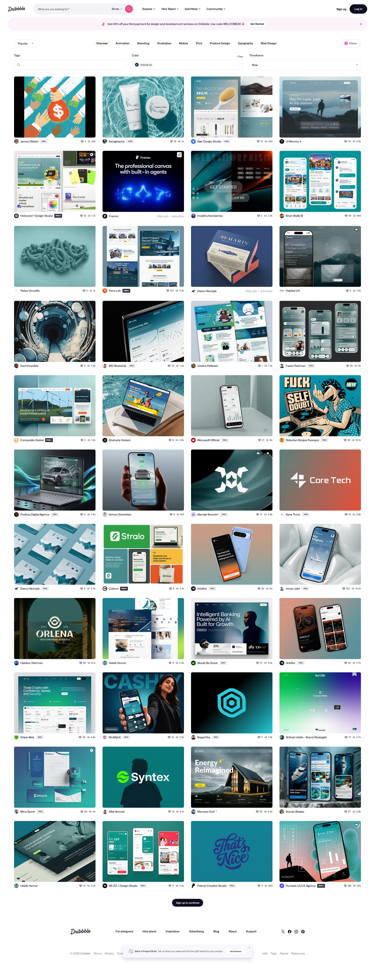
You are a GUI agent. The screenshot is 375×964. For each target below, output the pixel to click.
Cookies (122, 953)
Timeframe (256, 55)
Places (284, 953)
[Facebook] (289, 931)
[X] (283, 931)
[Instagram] (296, 931)
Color (135, 55)
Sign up (341, 9)
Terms (98, 953)
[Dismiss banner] (250, 948)
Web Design (269, 43)
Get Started (257, 23)
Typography (245, 43)
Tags (17, 55)
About (233, 931)
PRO (44, 141)
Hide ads (162, 216)
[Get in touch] (72, 130)
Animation (122, 43)
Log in (358, 9)
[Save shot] (80, 130)
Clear (240, 56)
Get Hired (191, 9)
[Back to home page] (16, 8)
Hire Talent (169, 9)
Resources (298, 953)
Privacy (109, 953)
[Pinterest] (303, 931)
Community (214, 9)
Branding (143, 43)
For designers (124, 931)
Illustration (164, 43)
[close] (361, 24)
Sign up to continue (187, 902)
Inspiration (173, 931)
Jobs (265, 953)
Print (199, 43)
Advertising (196, 931)
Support (251, 931)
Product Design (220, 43)
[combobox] (71, 9)
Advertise (178, 216)
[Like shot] (88, 130)
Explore (147, 9)
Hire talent (149, 931)
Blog (216, 931)
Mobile (183, 43)
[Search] (129, 9)
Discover (102, 43)
